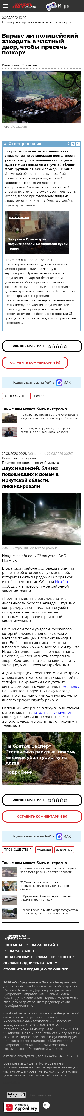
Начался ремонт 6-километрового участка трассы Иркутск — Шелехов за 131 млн (49, 911)
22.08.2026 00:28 (14, 454)
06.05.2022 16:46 (14, 18)
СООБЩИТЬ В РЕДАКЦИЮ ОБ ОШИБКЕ (35, 969)
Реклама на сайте (42, 945)
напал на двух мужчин (53, 713)
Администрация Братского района (30, 548)
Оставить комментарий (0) (35, 363)
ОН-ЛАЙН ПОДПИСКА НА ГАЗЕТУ (30, 963)
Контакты (12, 945)
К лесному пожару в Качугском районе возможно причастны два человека (46, 430)
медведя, (70, 687)
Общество (30, 65)
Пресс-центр (62, 957)
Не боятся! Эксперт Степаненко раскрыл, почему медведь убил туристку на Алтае (40, 755)
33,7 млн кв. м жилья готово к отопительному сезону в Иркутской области (44, 886)
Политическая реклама (25, 957)
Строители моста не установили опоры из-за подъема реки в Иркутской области (49, 870)
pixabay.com (18, 126)
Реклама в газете (19, 951)
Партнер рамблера (40, 1095)
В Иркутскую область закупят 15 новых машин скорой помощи (46, 898)
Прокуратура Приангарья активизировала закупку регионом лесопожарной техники (49, 416)
